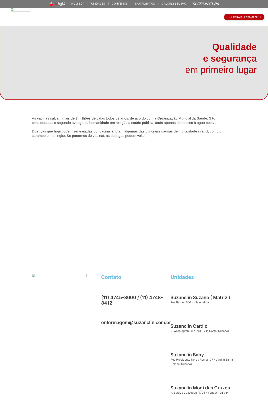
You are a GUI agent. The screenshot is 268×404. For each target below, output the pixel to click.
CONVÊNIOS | (120, 3)
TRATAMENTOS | (145, 3)
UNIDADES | (98, 3)
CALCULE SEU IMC (172, 3)
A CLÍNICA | (78, 3)
